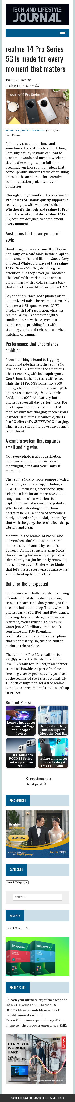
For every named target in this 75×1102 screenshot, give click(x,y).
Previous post (40, 778)
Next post (34, 784)
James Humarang (32, 130)
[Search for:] (37, 897)
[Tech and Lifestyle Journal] (37, 14)
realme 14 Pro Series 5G (22, 86)
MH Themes (58, 1098)
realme (26, 80)
